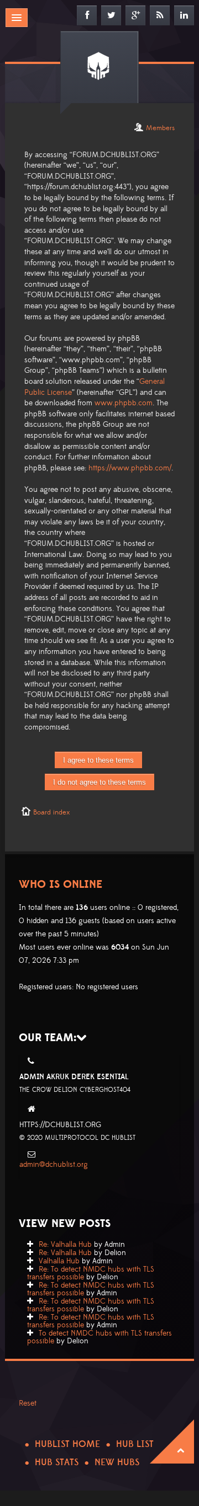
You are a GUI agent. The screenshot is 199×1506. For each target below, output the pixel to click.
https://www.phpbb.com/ (129, 468)
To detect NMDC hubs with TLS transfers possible (99, 1337)
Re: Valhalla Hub (65, 1245)
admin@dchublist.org (53, 1165)
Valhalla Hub (59, 1261)
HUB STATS (56, 1462)
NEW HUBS (117, 1462)
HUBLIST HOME (67, 1444)
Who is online (60, 884)
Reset (27, 1403)
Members (160, 128)
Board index (51, 812)
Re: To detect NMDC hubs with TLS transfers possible (90, 1273)
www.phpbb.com (124, 403)
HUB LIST (135, 1444)
